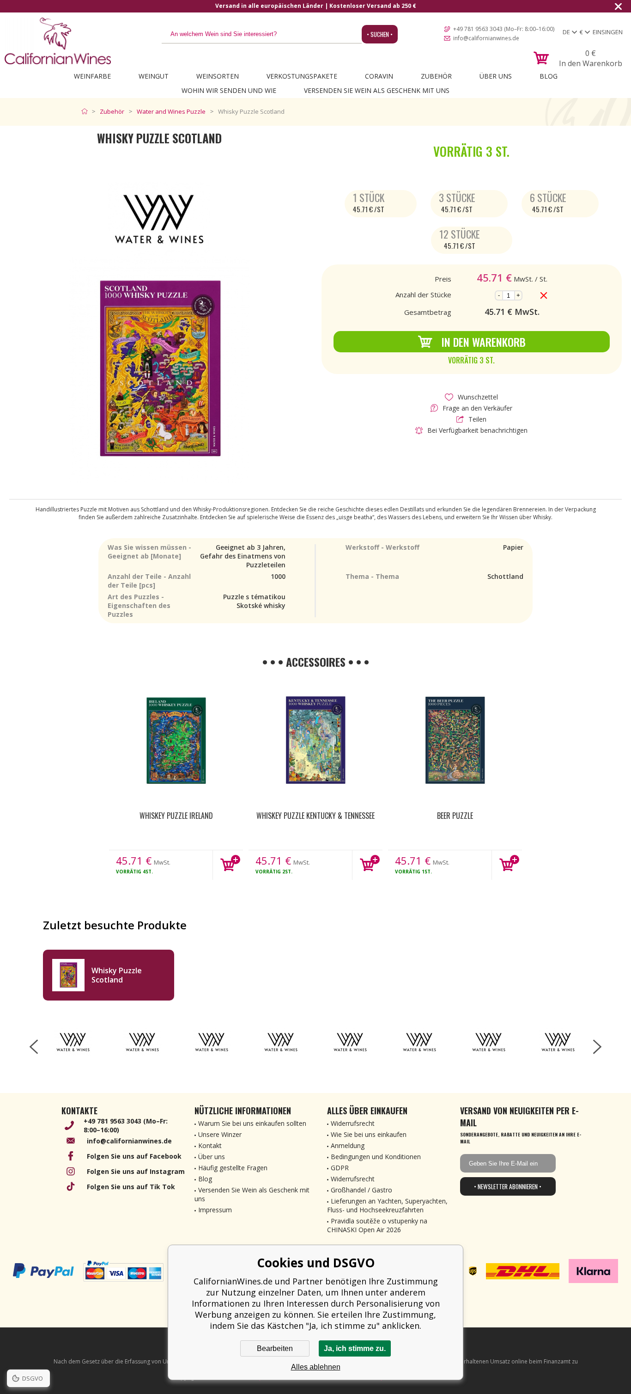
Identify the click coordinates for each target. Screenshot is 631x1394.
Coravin (379, 76)
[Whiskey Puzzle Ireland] (176, 741)
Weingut (154, 76)
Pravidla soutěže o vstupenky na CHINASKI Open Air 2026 (377, 1225)
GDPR (340, 1167)
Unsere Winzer (220, 1134)
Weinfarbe (92, 76)
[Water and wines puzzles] (73, 1042)
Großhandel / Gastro (361, 1189)
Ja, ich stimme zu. (355, 1348)
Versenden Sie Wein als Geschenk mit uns (376, 90)
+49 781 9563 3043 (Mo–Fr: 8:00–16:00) (503, 29)
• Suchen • (380, 34)
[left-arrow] (33, 1046)
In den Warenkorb (483, 341)
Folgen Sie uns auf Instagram (136, 1171)
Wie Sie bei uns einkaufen (369, 1134)
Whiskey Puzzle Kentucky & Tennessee (315, 815)
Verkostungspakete (302, 76)
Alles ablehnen (315, 1367)
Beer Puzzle (455, 815)
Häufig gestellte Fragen (232, 1167)
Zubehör (436, 76)
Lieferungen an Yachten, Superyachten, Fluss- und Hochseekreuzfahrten (387, 1205)
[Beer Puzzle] (455, 741)
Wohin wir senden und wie (229, 90)
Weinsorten (217, 76)
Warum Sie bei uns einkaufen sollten (252, 1123)
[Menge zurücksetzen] (543, 295)
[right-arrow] (597, 1046)
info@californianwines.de (486, 38)
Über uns (495, 76)
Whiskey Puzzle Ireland (176, 815)
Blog (549, 76)
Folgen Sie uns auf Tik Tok (131, 1186)
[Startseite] (86, 111)
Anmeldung (347, 1145)
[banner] (58, 41)
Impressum (215, 1209)
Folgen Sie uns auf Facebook (134, 1156)
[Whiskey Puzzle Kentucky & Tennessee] (315, 741)
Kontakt (210, 1145)
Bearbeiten (275, 1348)
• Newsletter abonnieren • (507, 1186)
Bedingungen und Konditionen (376, 1156)
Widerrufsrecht (353, 1123)
